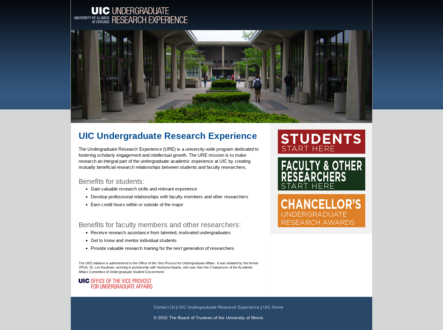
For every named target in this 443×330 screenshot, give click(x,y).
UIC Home (273, 307)
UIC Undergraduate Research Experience (219, 307)
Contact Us (164, 307)
